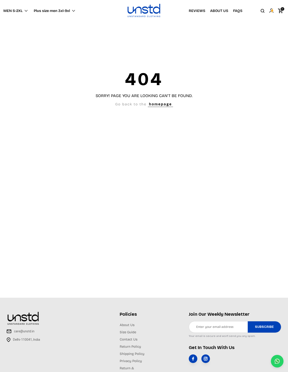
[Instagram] (205, 358)
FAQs (237, 11)
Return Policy (130, 347)
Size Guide (128, 332)
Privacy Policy (131, 361)
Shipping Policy (132, 354)
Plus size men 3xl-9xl (52, 11)
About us (219, 11)
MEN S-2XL (12, 11)
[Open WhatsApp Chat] (277, 361)
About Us (127, 325)
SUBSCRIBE (264, 327)
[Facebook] (193, 358)
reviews (197, 11)
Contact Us (128, 339)
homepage (160, 104)
